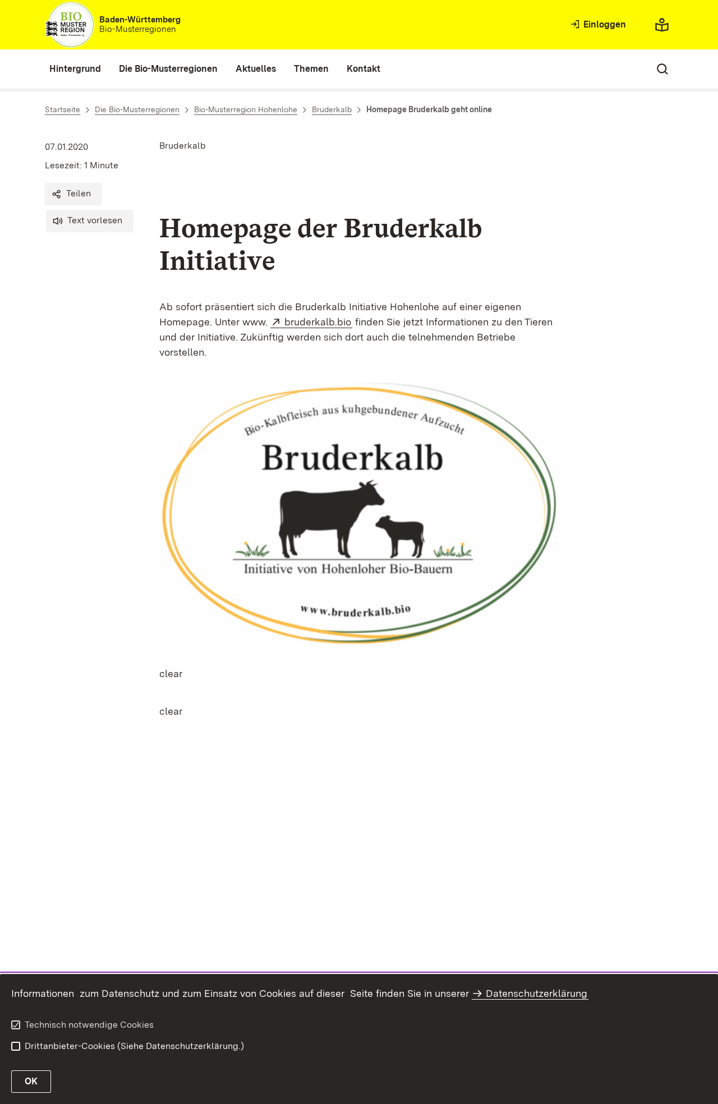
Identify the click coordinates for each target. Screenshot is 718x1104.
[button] (73, 194)
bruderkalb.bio (318, 322)
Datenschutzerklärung (536, 993)
